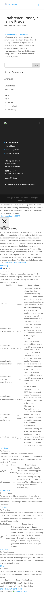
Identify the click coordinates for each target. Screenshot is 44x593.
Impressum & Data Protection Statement (20, 185)
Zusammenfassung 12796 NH (16, 34)
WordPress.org (10, 109)
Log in (6, 99)
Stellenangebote (12, 150)
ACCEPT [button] (17, 216)
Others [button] (2, 566)
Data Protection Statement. (15, 263)
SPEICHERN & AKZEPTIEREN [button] (11, 589)
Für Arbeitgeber (12, 142)
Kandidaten (10, 146)
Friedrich (11, 25)
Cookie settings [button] (7, 216)
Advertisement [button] (5, 549)
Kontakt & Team (12, 153)
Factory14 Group (10, 178)
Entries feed (9, 102)
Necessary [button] (4, 265)
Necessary (7, 268)
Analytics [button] (3, 507)
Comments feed (10, 106)
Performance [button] (5, 490)
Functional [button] (4, 448)
